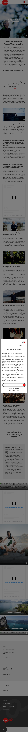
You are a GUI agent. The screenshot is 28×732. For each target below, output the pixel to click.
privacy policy (22, 345)
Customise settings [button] (14, 388)
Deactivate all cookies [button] (14, 390)
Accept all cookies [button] (13, 385)
